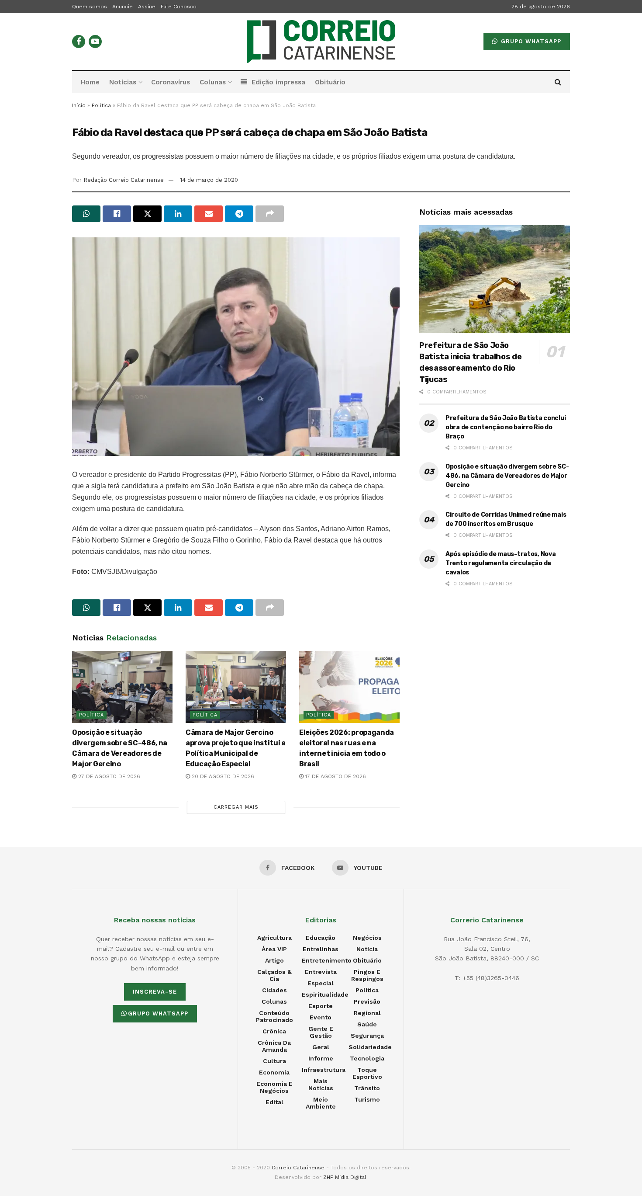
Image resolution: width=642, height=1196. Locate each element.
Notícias (122, 82)
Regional (367, 1012)
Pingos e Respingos (367, 975)
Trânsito (367, 1088)
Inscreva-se (155, 991)
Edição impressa (278, 82)
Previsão (367, 1001)
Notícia (367, 949)
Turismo (367, 1099)
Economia (274, 1072)
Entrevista (321, 971)
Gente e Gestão (320, 1032)
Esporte (320, 1005)
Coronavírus (170, 82)
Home (90, 82)
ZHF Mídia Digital (344, 1177)
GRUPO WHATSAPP (530, 41)
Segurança (367, 1035)
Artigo (274, 960)
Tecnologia (367, 1058)
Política (101, 105)
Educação (320, 937)
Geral (320, 1046)
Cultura (274, 1060)
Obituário (330, 82)
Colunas (213, 82)
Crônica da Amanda (274, 1046)
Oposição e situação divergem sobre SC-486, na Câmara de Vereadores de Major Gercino (507, 476)
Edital (274, 1102)
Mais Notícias (320, 1085)
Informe (320, 1058)
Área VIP (274, 949)
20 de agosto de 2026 (222, 776)
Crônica (274, 1031)
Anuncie (122, 6)
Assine (146, 6)
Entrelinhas (320, 949)
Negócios (367, 937)
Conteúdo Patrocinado (274, 1016)
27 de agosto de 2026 (108, 776)
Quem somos (89, 6)
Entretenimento (327, 960)
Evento (320, 1017)
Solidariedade (370, 1046)
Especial (320, 983)
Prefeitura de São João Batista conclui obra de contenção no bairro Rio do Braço (505, 427)
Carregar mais (236, 807)
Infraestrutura (323, 1069)
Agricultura (274, 937)
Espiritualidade (325, 994)
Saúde (367, 1024)
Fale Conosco (179, 6)
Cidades (274, 990)
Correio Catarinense (298, 1168)
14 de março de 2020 (209, 180)
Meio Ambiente (321, 1103)
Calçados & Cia (274, 975)
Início (79, 105)
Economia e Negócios (274, 1087)
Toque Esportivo (367, 1073)
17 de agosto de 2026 (335, 776)
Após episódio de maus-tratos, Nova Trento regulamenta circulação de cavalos (500, 563)
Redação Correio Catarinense (123, 180)
